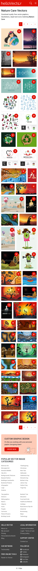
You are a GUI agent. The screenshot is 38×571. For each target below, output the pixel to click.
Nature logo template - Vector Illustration (27, 117)
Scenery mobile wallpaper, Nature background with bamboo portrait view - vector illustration (30, 37)
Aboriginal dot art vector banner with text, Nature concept (25, 187)
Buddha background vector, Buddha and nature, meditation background (31, 204)
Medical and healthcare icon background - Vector (27, 98)
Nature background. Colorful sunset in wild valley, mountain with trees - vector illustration (24, 55)
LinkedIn (25, 562)
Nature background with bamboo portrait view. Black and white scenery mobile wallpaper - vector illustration (6, 59)
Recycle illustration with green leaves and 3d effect (26, 136)
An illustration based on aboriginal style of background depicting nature (10, 257)
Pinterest (25, 554)
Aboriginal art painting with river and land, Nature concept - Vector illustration (8, 337)
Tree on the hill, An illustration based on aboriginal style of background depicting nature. (9, 293)
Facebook (25, 549)
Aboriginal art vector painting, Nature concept (7, 363)
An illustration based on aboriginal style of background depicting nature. (12, 172)
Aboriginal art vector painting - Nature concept (29, 275)
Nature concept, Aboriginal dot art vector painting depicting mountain (26, 337)
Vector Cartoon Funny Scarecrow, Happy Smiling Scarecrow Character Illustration (26, 232)
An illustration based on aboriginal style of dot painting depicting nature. (8, 189)
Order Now (11, 449)
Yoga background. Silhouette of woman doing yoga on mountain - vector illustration (27, 220)
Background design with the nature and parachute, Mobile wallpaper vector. (8, 235)
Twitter (24, 552)
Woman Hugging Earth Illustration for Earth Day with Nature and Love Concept (10, 34)
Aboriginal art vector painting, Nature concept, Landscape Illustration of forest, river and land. (9, 220)
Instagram (25, 557)
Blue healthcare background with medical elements (26, 72)
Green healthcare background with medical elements (29, 84)
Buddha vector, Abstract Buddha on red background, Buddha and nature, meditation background (32, 175)
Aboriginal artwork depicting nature (8, 274)
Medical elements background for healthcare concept (11, 83)
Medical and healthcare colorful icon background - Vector (10, 117)
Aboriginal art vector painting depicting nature (26, 323)
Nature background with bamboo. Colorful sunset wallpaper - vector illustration (8, 73)
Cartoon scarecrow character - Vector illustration (28, 255)
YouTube (25, 559)
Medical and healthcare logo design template (7, 152)
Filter (20, 568)
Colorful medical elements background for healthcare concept (9, 99)
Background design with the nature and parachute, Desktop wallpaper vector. (12, 200)
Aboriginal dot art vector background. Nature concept (8, 386)
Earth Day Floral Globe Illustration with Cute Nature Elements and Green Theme (8, 139)
